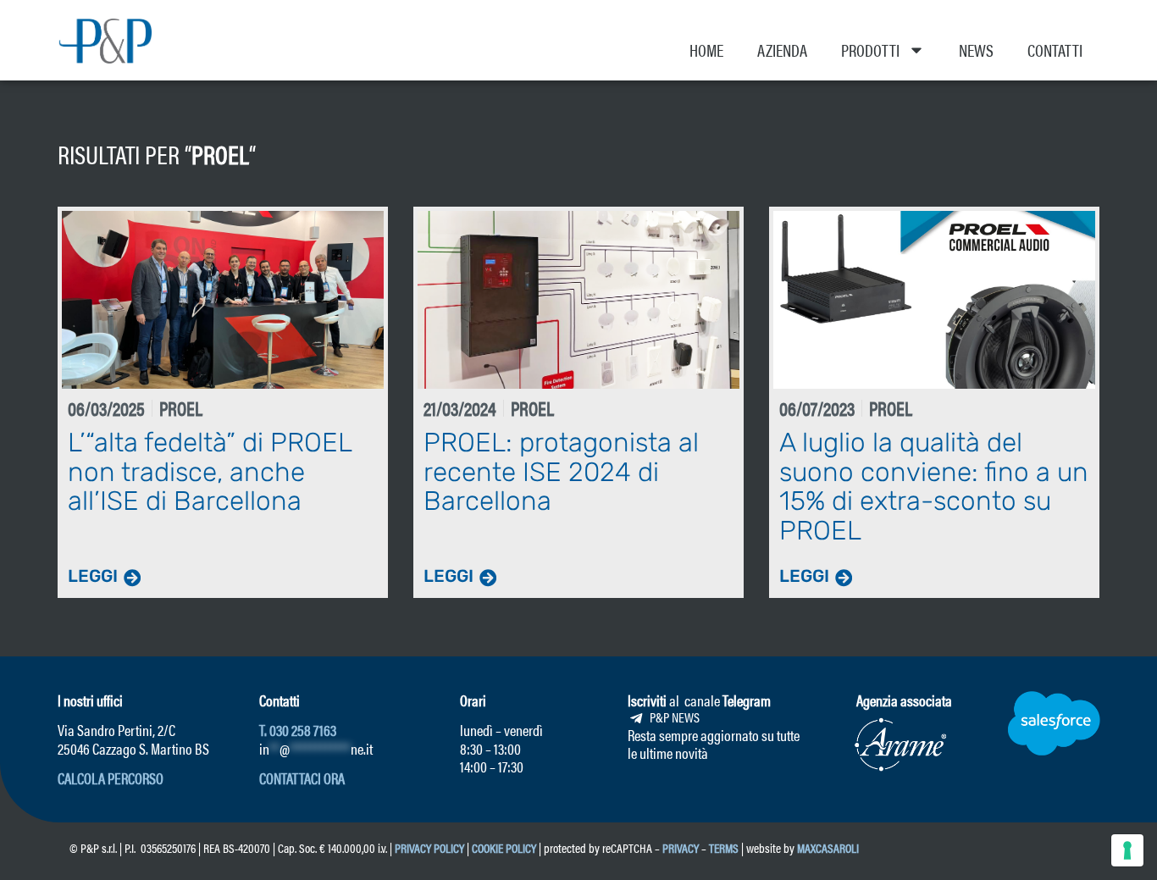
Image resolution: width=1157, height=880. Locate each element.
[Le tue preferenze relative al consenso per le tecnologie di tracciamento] (1127, 850)
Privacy (680, 847)
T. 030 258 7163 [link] (297, 729)
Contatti (1054, 49)
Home (706, 49)
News (976, 49)
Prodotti (870, 49)
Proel (220, 154)
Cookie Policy (504, 847)
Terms (724, 847)
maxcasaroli (829, 847)
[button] (110, 778)
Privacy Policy (429, 847)
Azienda (782, 49)
